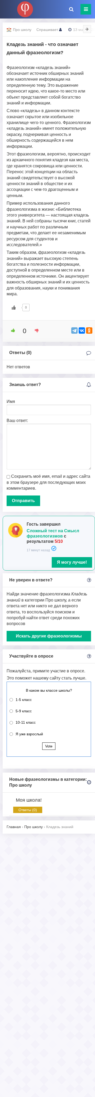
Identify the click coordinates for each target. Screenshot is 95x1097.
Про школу (22, 29)
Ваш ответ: (17, 420)
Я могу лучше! (72, 562)
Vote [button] (49, 746)
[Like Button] (13, 307)
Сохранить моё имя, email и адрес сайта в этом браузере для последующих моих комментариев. (48, 482)
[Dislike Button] (35, 330)
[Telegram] (74, 330)
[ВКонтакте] (82, 330)
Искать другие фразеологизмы (49, 636)
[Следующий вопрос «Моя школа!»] (87, 29)
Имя (11, 401)
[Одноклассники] (89, 330)
